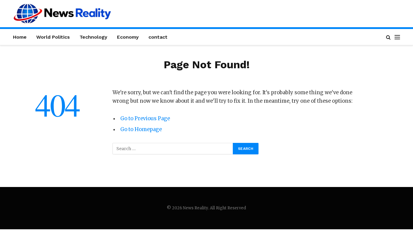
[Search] (388, 37)
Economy (128, 37)
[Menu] (397, 37)
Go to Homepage (141, 129)
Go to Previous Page (145, 118)
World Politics (53, 37)
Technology (93, 37)
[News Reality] (62, 13)
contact (157, 37)
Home (20, 37)
